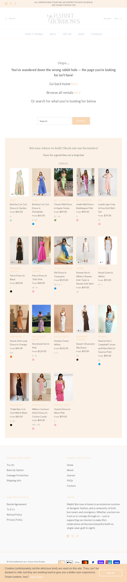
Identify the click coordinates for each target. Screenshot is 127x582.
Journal (71, 475)
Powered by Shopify (36, 561)
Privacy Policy (14, 519)
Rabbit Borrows (20, 561)
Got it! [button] (110, 573)
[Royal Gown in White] (107, 250)
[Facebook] (6, 3)
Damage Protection (17, 475)
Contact (71, 485)
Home (70, 464)
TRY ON (67, 34)
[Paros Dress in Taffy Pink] (41, 250)
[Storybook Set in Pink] (41, 319)
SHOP (81, 34)
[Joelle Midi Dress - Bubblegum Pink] (85, 182)
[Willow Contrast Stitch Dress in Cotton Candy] (41, 387)
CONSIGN (96, 34)
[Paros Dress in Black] (19, 250)
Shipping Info (14, 480)
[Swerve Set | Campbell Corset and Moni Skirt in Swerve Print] (107, 319)
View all (63, 163)
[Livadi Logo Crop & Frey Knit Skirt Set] (107, 182)
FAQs (70, 480)
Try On (10, 464)
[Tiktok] (15, 3)
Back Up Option (15, 470)
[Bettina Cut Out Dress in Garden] (19, 182)
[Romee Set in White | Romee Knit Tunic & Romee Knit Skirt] (85, 250)
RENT (53, 34)
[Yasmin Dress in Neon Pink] (63, 387)
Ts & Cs (11, 509)
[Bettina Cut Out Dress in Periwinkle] (41, 182)
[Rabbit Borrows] (63, 18)
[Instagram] (10, 3)
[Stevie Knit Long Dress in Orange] (19, 319)
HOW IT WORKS (34, 34)
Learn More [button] (36, 576)
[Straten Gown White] (63, 319)
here (74, 84)
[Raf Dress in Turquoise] (63, 250)
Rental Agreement (17, 504)
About (70, 470)
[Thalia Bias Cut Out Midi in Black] (19, 387)
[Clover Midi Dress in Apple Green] (63, 182)
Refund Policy (14, 514)
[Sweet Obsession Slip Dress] (85, 319)
